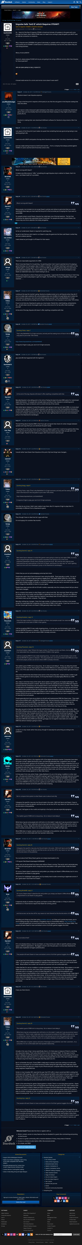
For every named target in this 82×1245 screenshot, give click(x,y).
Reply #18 (18, 726)
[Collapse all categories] (79, 1157)
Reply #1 (20, 92)
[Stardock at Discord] (58, 1200)
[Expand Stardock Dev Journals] (44, 1183)
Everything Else (10, 20)
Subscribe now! (20, 1202)
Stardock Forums (44, 324)
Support (50, 2)
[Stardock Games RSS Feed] (67, 1200)
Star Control (26, 1221)
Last (78, 89)
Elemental (25, 1215)
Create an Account (74, 1217)
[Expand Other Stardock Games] (44, 1172)
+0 (7, 277)
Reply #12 (18, 449)
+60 (8, 112)
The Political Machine (28, 1224)
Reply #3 (18, 166)
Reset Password (73, 1221)
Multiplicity (4, 1224)
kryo (7, 894)
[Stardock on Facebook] (56, 1198)
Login (19, 10)
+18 (8, 187)
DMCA (46, 1242)
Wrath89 (8, 176)
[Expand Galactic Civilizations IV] (44, 1166)
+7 (7, 374)
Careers (49, 1219)
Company (50, 1210)
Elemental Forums (44, 291)
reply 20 (29, 845)
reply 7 (28, 330)
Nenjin (7, 766)
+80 (8, 631)
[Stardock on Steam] (68, 1198)
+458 (8, 902)
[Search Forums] (80, 2)
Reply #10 (18, 387)
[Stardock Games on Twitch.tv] (62, 1198)
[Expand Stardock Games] (42, 1157)
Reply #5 (18, 228)
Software (17, 2)
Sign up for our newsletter (44, 1234)
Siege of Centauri (27, 1228)
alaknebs (7, 736)
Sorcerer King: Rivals (28, 1230)
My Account (72, 1215)
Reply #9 (18, 354)
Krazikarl (7, 554)
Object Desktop (5, 1213)
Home (3, 20)
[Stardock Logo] (6, 2)
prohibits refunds (46, 919)
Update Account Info (74, 1224)
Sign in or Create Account (26, 1147)
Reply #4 (18, 196)
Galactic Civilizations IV (28, 1217)
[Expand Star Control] (44, 1181)
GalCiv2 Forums (44, 420)
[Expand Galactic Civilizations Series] (44, 1168)
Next (75, 89)
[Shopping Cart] (77, 2)
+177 (8, 216)
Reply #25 (18, 1017)
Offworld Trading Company (29, 1226)
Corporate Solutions (6, 1215)
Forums (49, 1230)
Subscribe (76, 1234)
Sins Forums (38, 29)
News (38, 2)
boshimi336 (8, 33)
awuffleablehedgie (8, 102)
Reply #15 (18, 544)
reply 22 (27, 1098)
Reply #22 (18, 884)
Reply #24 (18, 986)
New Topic (74, 7)
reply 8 (28, 485)
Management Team (52, 1217)
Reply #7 (18, 291)
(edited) (47, 196)
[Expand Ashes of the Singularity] (44, 1161)
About (48, 1213)
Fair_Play (8, 430)
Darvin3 (7, 206)
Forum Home (7, 10)
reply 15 (30, 617)
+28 (8, 776)
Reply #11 (18, 420)
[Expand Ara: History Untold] (44, 1159)
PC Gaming (18, 20)
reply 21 (30, 890)
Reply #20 (18, 789)
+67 (8, 43)
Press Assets (50, 1224)
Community (31, 2)
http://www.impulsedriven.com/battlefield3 (29, 341)
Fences (3, 1219)
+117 (8, 248)
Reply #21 (18, 838)
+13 (8, 344)
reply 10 (29, 551)
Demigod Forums (46, 92)
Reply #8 (18, 324)
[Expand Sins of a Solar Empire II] (44, 1179)
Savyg (8, 334)
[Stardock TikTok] (61, 1200)
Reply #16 (18, 611)
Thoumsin (7, 621)
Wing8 (8, 267)
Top (78, 91)
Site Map (51, 1242)
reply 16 (31, 647)
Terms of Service (40, 1242)
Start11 (3, 1217)
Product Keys (73, 1219)
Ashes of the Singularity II (29, 1213)
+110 (8, 311)
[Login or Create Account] (74, 2)
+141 (8, 469)
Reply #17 (18, 641)
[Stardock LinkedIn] (64, 1200)
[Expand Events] (44, 1185)
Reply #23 (18, 931)
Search (14, 10)
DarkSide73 (8, 364)
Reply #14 (18, 514)
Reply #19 (18, 756)
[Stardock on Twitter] (54, 1198)
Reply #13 (18, 479)
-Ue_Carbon (8, 238)
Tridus (8, 301)
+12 (8, 746)
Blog (44, 2)
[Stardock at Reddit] (55, 1200)
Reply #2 (18, 128)
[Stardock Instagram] (65, 1198)
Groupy (3, 1226)
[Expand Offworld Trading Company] (44, 1170)
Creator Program (51, 1226)
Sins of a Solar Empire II (29, 1219)
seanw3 (7, 459)
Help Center (72, 1213)
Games (24, 2)
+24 (8, 564)
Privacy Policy (32, 1242)
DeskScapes (4, 1221)
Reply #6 (18, 257)
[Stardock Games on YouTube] (59, 1198)
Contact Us (50, 1228)
